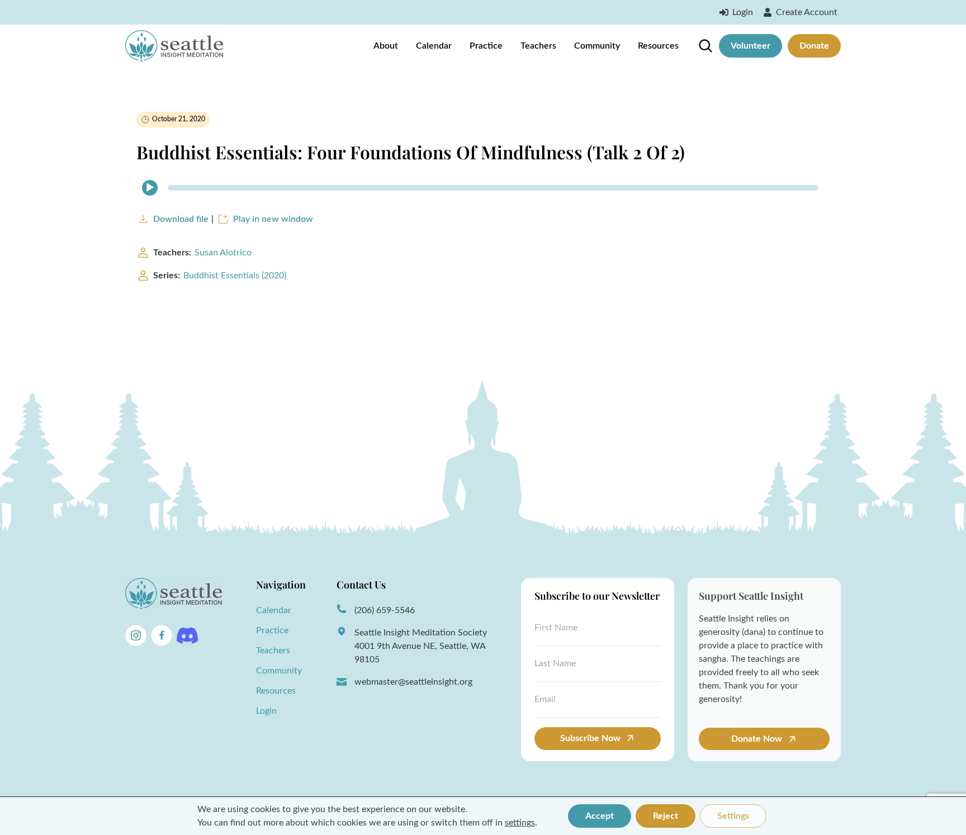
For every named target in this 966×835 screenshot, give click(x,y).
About (385, 45)
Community (597, 45)
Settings (733, 816)
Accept (599, 816)
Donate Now (757, 738)
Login (266, 710)
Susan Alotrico (223, 252)
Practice (486, 45)
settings (520, 822)
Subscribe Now (590, 738)
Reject (665, 816)
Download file (181, 219)
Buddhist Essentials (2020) (234, 275)
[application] (483, 188)
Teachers (538, 45)
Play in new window (273, 219)
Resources (658, 45)
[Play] (149, 187)
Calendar (434, 45)
